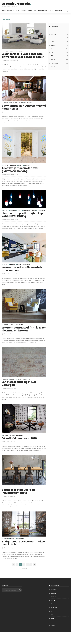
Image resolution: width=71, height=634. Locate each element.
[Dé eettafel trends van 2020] (24, 418)
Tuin (17, 11)
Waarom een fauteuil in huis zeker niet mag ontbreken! (24, 329)
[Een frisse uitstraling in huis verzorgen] (24, 362)
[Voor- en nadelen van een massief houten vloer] (24, 88)
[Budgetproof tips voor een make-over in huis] (24, 524)
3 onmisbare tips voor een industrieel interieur (18, 491)
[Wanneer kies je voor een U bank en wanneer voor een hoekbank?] (24, 36)
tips (59, 52)
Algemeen (5, 102)
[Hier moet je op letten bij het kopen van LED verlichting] (24, 199)
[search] (66, 10)
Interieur (5, 51)
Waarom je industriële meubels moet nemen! (22, 269)
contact (58, 11)
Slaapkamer (32, 11)
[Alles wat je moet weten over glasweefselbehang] (24, 145)
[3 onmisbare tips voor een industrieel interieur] (24, 470)
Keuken (23, 11)
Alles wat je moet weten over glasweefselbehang (20, 169)
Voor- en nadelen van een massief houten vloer (24, 107)
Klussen (59, 45)
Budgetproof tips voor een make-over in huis (23, 543)
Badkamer (10, 11)
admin (5, 60)
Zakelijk (59, 67)
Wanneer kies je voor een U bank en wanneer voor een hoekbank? (23, 55)
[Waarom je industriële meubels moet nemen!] (24, 247)
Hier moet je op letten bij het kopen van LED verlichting (24, 214)
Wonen (51, 11)
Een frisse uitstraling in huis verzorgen (19, 383)
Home (4, 11)
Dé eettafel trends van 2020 (19, 438)
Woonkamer (42, 11)
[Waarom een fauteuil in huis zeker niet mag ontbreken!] (24, 306)
